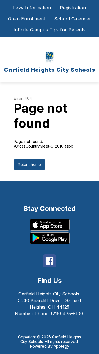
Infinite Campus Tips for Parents (49, 29)
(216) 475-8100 (67, 313)
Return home (29, 164)
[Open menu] (14, 60)
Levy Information (32, 7)
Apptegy (61, 346)
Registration (73, 7)
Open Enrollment (27, 18)
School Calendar (72, 18)
